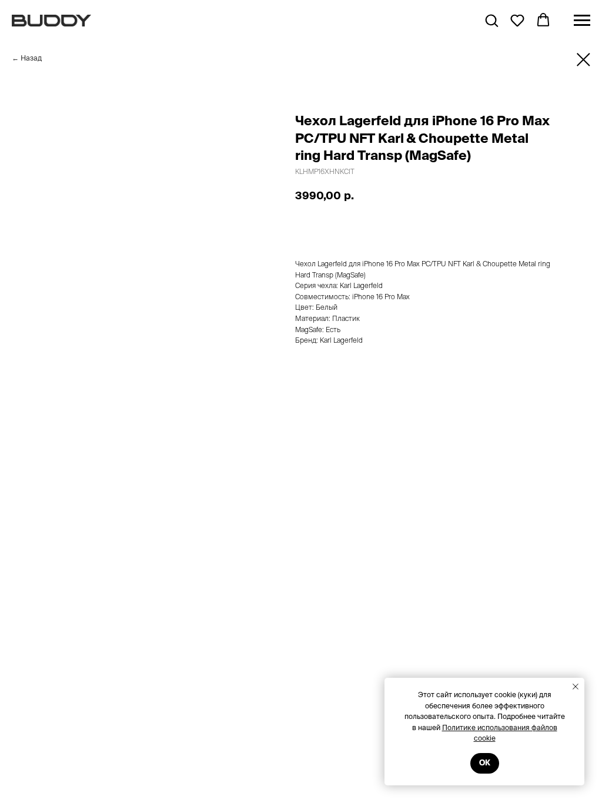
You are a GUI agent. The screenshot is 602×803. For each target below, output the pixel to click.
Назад (31, 58)
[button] (491, 20)
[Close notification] (575, 686)
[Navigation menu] (582, 20)
